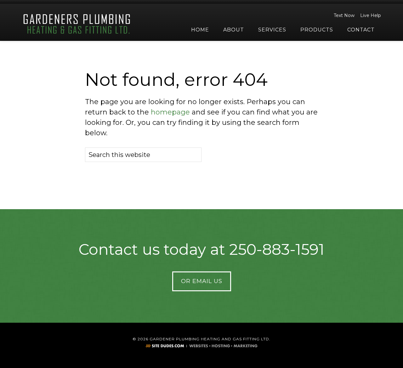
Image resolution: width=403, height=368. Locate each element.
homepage (170, 112)
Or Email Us (201, 281)
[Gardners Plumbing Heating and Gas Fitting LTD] (77, 24)
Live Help (370, 15)
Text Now (344, 15)
